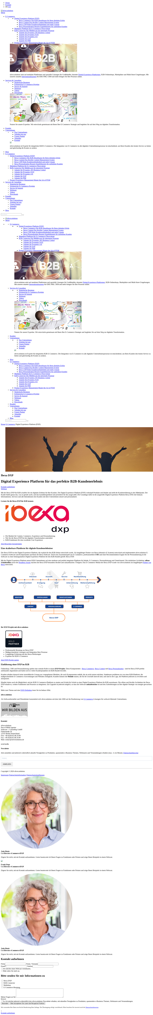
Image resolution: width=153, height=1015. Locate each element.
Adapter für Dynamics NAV (29, 35)
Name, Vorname (32, 964)
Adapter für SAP (25, 39)
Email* (3, 966)
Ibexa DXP (8, 981)
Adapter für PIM (25, 41)
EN (9, 7)
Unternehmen (10, 130)
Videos (16, 90)
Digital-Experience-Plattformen (89, 75)
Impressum (5, 775)
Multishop (7, 985)
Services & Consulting (13, 80)
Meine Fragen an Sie (8, 997)
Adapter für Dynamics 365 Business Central (34, 33)
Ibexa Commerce (88, 669)
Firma (3, 964)
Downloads (18, 92)
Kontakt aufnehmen (8, 487)
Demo (7, 3)
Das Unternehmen (20, 132)
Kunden (8, 128)
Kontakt (8, 5)
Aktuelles (17, 138)
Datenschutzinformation (17, 775)
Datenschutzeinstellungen (35, 775)
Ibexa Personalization (116, 669)
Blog (7, 152)
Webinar (4, 489)
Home (3, 424)
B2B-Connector (9, 983)
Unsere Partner (19, 136)
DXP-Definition (26, 690)
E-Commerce (10, 16)
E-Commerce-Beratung (12, 987)
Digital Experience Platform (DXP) (26, 18)
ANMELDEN (7, 764)
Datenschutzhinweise (130, 753)
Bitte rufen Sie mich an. (11, 971)
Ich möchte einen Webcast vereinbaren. (17, 969)
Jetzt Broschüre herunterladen (11, 544)
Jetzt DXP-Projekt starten (10, 660)
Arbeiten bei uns (20, 134)
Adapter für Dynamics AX (28, 37)
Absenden (5, 1003)
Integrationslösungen (29, 77)
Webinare (17, 88)
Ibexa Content (100, 669)
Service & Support (20, 86)
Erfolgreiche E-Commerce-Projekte (26, 84)
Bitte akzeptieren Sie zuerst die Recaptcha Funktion (27, 1003)
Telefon (29, 966)
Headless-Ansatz (25, 562)
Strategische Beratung (22, 82)
